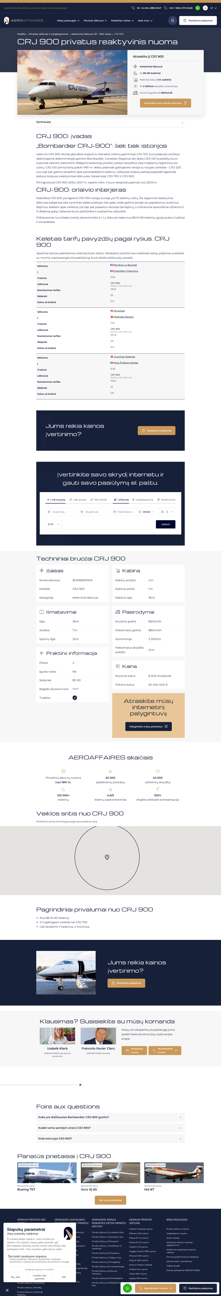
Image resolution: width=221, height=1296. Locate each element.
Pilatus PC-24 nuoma (139, 1242)
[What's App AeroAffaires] (197, 8)
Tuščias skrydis (173, 1266)
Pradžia (21, 34)
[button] (198, 20)
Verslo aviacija (172, 1238)
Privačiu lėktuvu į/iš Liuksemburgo (108, 1266)
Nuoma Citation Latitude (140, 1265)
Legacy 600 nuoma (138, 1278)
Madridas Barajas (124, 316)
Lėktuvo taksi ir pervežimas (179, 1261)
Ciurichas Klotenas (124, 356)
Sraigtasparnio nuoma (176, 1233)
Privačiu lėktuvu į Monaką (29, 1287)
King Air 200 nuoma (138, 1260)
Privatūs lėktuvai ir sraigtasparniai (48, 34)
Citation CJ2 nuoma (138, 1247)
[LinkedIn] (205, 8)
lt (211, 8)
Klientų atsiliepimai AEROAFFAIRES (183, 1270)
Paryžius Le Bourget (125, 265)
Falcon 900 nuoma (138, 1274)
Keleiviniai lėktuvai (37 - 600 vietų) (91, 34)
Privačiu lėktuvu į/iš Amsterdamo (107, 1278)
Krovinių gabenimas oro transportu (182, 1257)
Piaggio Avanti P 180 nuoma (142, 1251)
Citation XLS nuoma (138, 1269)
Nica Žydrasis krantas (126, 362)
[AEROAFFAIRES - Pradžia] (23, 20)
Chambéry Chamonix (126, 271)
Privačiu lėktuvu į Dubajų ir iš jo (106, 1257)
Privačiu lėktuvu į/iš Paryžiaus (105, 1253)
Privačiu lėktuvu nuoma (177, 1229)
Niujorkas (119, 310)
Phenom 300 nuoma (139, 1256)
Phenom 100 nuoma (138, 1233)
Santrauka (43, 122)
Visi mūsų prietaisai (110, 1200)
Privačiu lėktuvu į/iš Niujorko (105, 1241)
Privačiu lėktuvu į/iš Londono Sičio (108, 1232)
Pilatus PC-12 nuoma (138, 1238)
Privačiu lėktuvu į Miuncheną (30, 1283)
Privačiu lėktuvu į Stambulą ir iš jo (107, 1237)
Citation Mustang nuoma (140, 1229)
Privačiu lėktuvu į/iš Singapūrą (106, 1262)
